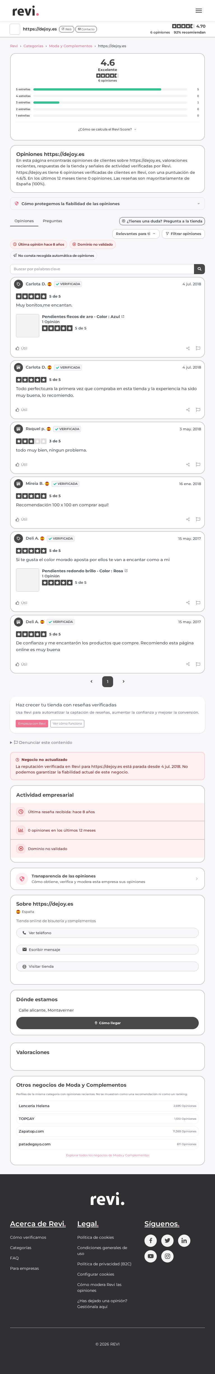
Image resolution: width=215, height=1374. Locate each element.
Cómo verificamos (28, 1237)
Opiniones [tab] (24, 221)
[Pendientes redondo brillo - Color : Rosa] (27, 580)
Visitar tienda (41, 966)
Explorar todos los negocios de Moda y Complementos (107, 1155)
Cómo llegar (110, 1023)
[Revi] (25, 10)
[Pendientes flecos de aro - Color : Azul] (27, 325)
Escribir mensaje (44, 950)
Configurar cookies (95, 1274)
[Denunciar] (198, 348)
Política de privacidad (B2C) (104, 1263)
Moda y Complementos (70, 46)
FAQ (14, 1258)
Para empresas (24, 1268)
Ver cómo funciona (67, 723)
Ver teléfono (40, 933)
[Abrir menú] (199, 10)
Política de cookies (95, 1237)
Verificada (70, 284)
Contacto (87, 29)
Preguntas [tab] (52, 221)
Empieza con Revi (32, 723)
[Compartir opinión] (188, 348)
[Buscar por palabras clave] (199, 269)
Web (68, 29)
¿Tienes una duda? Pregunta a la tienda (164, 221)
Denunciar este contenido (45, 742)
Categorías (33, 46)
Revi (14, 46)
